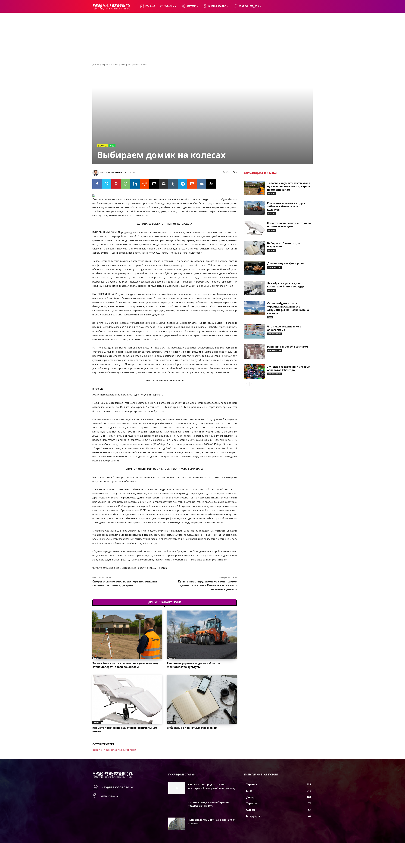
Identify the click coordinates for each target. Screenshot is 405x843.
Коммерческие (274, 267)
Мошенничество (217, 6)
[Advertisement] (202, 39)
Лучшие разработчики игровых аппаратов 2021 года (288, 368)
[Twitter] (106, 184)
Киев (115, 64)
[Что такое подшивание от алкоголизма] (254, 331)
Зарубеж (191, 6)
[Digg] (211, 184)
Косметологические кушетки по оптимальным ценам (124, 729)
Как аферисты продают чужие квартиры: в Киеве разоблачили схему (212, 786)
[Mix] (192, 184)
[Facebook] (97, 184)
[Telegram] (182, 184)
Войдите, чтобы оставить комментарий (114, 749)
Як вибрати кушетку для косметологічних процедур (285, 285)
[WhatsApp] (125, 184)
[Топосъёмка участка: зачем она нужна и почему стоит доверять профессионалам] (127, 634)
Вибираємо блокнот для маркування (192, 727)
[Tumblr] (173, 184)
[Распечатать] (163, 184)
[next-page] (251, 384)
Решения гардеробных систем (287, 346)
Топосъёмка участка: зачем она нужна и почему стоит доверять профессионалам (125, 665)
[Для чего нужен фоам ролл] (254, 268)
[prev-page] (246, 384)
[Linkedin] (135, 184)
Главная (150, 6)
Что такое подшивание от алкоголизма (285, 328)
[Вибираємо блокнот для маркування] (202, 699)
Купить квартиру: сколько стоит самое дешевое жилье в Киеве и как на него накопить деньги (207, 585)
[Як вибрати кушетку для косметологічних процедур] (254, 288)
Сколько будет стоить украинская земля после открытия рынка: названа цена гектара (288, 308)
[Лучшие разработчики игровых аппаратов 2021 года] (254, 371)
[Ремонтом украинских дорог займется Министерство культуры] (202, 634)
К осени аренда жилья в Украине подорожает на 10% (208, 803)
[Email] (154, 184)
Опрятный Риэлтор (116, 172)
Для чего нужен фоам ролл (285, 263)
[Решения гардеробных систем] (254, 351)
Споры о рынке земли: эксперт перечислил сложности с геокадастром (124, 583)
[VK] (201, 184)
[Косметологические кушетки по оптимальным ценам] (127, 699)
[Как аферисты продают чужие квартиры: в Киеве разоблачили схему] (176, 788)
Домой (95, 64)
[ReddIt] (144, 184)
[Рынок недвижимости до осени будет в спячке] (176, 824)
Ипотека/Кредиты (249, 6)
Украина (169, 6)
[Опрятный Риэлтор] (96, 173)
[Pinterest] (116, 184)
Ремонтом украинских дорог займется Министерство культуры (193, 665)
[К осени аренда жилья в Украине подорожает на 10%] (176, 806)
